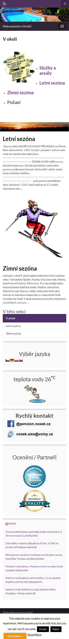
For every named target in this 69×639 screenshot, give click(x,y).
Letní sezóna (52, 82)
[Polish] (16, 360)
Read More (35, 634)
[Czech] (8, 360)
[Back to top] (60, 630)
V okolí (10, 318)
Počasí (13, 102)
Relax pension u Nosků (17, 26)
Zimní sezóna (20, 92)
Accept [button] (43, 629)
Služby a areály (47, 70)
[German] (12, 360)
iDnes (12, 523)
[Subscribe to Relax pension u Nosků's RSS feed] (4, 3)
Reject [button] (56, 629)
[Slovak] (21, 360)
